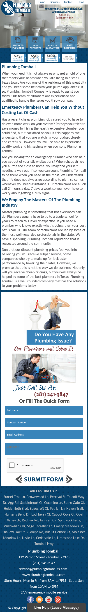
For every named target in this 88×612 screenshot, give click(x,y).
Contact (68, 2)
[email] (43, 569)
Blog (81, 2)
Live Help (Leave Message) (56, 607)
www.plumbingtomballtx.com (43, 575)
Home (42, 2)
